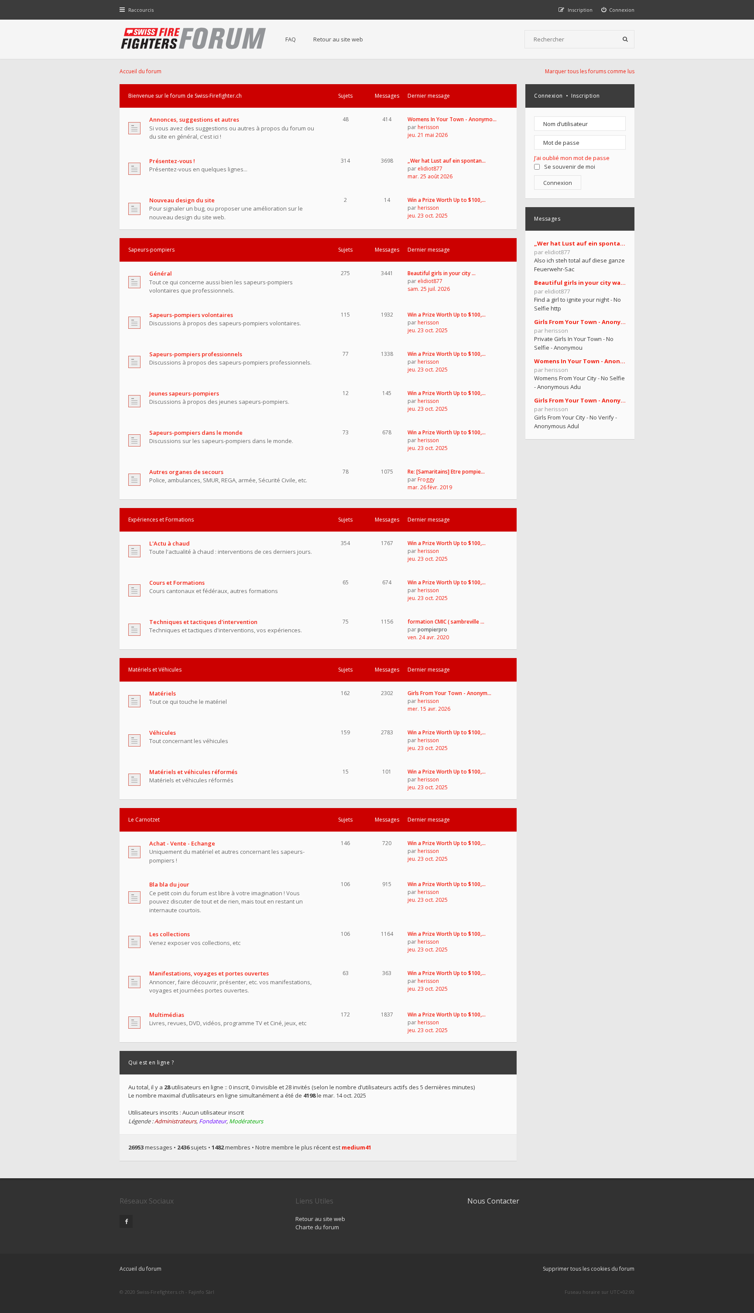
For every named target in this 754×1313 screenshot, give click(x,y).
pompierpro (432, 629)
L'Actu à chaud (169, 543)
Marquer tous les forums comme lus (589, 71)
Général (160, 273)
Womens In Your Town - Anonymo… (452, 119)
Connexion (548, 95)
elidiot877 (430, 168)
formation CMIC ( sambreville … (446, 621)
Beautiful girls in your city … (442, 273)
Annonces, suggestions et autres (194, 119)
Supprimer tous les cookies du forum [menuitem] (588, 1268)
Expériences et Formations (161, 519)
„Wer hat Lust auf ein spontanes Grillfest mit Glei (580, 243)
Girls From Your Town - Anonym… (449, 693)
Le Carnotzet (144, 819)
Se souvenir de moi (569, 167)
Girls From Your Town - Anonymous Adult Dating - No (580, 400)
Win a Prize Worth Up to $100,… (447, 200)
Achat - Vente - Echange (182, 843)
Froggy (426, 479)
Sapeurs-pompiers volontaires (191, 315)
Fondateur (212, 1121)
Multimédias (166, 1015)
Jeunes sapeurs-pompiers (184, 393)
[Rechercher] (625, 39)
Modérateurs (246, 1121)
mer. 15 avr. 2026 (429, 709)
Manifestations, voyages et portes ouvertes (209, 973)
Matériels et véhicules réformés (193, 772)
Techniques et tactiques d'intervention (203, 622)
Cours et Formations (177, 583)
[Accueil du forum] (194, 39)
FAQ (290, 39)
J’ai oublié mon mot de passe (572, 158)
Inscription (585, 95)
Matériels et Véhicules (155, 669)
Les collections (169, 934)
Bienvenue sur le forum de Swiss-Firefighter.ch (185, 95)
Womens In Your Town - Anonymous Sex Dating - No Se (580, 361)
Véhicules (162, 733)
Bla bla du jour (169, 884)
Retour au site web (338, 39)
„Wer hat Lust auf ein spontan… (447, 160)
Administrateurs (175, 1121)
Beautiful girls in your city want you (580, 282)
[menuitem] (618, 10)
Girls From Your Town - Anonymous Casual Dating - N (580, 322)
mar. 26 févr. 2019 (430, 487)
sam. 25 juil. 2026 (429, 289)
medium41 (356, 1147)
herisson (428, 127)
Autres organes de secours (186, 472)
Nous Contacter (493, 1201)
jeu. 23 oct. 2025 (428, 215)
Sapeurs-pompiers (151, 249)
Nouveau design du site (182, 200)
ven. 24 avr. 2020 (428, 637)
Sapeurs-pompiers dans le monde (196, 433)
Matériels (162, 693)
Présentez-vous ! (172, 161)
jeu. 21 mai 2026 (428, 135)
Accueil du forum (140, 1268)
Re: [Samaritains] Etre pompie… (446, 471)
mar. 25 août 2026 (430, 176)
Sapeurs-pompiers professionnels (195, 354)
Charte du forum (317, 1227)
